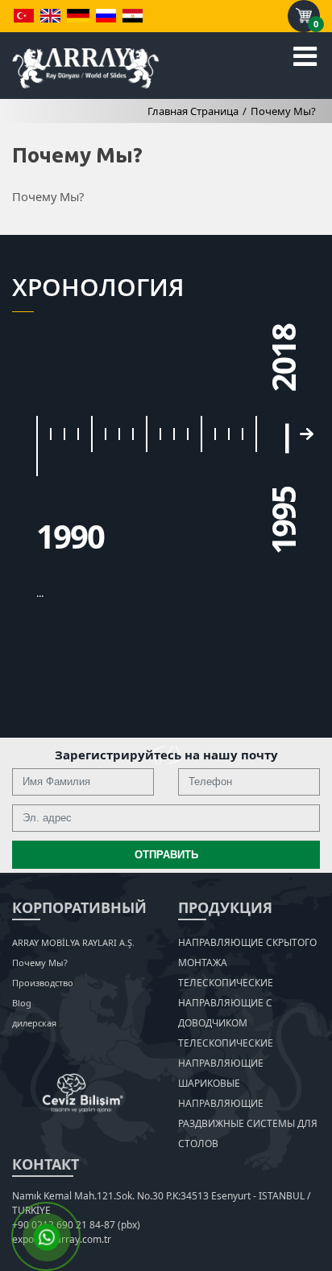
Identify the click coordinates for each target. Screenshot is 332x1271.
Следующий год (306, 434)
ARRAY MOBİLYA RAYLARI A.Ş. (73, 942)
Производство (42, 983)
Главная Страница (193, 111)
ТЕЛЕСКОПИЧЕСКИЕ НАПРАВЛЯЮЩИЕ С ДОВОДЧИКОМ (225, 1003)
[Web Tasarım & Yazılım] (83, 1093)
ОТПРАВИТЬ (166, 855)
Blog (21, 1003)
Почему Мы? (283, 111)
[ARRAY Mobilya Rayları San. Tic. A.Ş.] (86, 67)
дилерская (34, 1023)
